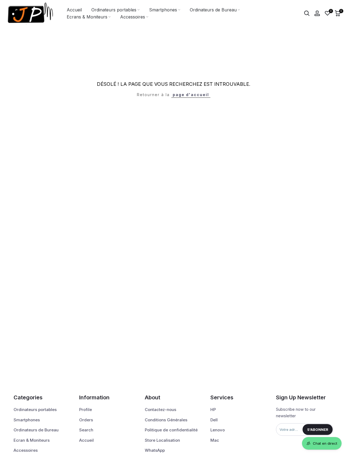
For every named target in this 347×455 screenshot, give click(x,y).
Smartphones (163, 9)
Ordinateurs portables (113, 9)
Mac (214, 440)
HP (213, 409)
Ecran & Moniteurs (32, 440)
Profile (85, 409)
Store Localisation (162, 440)
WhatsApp (155, 450)
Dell (214, 419)
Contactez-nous (160, 409)
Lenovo (217, 429)
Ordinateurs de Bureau (213, 9)
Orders (86, 419)
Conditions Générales (166, 419)
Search (86, 429)
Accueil (74, 9)
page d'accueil (191, 94)
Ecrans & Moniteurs (87, 17)
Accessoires (132, 17)
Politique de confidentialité (171, 429)
